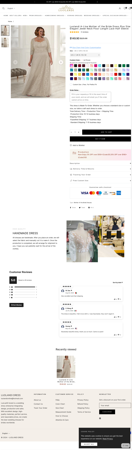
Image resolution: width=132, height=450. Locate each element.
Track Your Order (40, 408)
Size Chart (60, 408)
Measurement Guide (63, 412)
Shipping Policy (83, 408)
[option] (38, 61)
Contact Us (38, 404)
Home (10, 21)
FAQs (58, 400)
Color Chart (60, 404)
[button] (3, 8)
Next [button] (61, 62)
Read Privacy (108, 439)
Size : (79, 51)
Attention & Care (62, 420)
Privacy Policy (82, 400)
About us (37, 400)
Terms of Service (84, 412)
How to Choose (62, 416)
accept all (89, 444)
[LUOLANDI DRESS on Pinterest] (100, 418)
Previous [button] (15, 62)
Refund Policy (82, 404)
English (10, 8)
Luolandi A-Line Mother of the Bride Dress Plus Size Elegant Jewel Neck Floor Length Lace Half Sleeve (66, 381)
